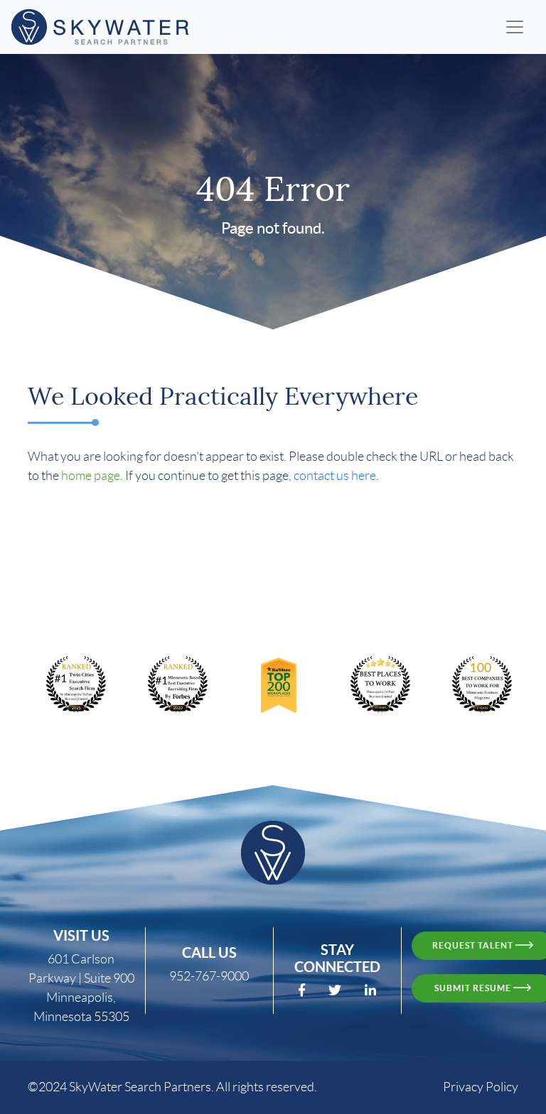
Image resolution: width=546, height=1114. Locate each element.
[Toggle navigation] (515, 27)
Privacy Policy (480, 1087)
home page (90, 476)
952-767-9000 (209, 976)
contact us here (335, 476)
